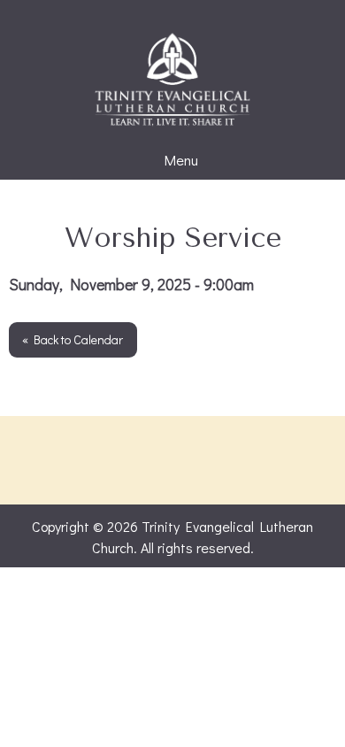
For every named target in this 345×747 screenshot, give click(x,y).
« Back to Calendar (72, 339)
